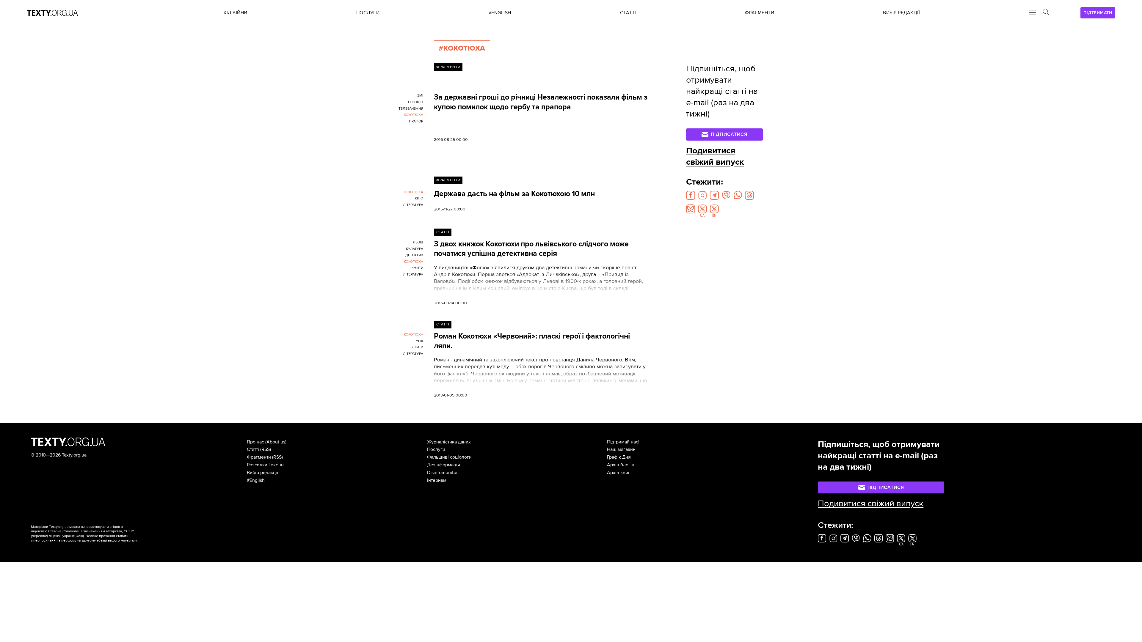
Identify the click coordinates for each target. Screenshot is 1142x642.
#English (256, 480)
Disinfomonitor (442, 473)
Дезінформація (443, 465)
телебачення (411, 108)
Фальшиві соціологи (449, 457)
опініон (415, 102)
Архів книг (618, 473)
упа (419, 341)
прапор (416, 121)
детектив (414, 255)
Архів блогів (620, 465)
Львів (418, 242)
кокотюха (413, 115)
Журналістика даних (449, 442)
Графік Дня (619, 457)
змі (420, 95)
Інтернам (436, 480)
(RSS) (265, 449)
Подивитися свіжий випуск (715, 156)
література (413, 205)
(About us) (275, 442)
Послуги (436, 449)
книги (417, 268)
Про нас (255, 442)
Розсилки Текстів (265, 465)
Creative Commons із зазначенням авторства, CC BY (91, 531)
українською (72, 536)
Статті (442, 232)
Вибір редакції (262, 473)
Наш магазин (621, 449)
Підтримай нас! (623, 442)
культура (414, 249)
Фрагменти (448, 67)
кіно (419, 198)
